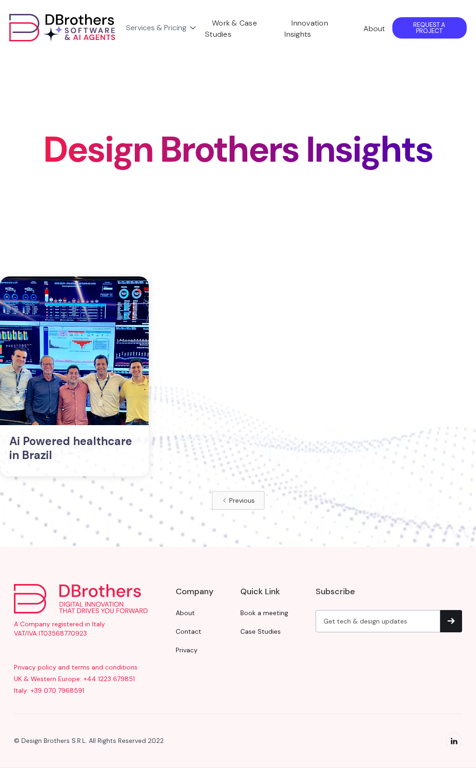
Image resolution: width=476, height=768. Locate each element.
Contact (188, 631)
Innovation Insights (306, 28)
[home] (64, 28)
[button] (162, 27)
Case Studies (260, 631)
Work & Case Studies (231, 28)
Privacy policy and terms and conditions (76, 667)
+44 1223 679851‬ (109, 679)
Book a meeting (264, 613)
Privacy (187, 650)
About (374, 28)
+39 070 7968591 (57, 690)
